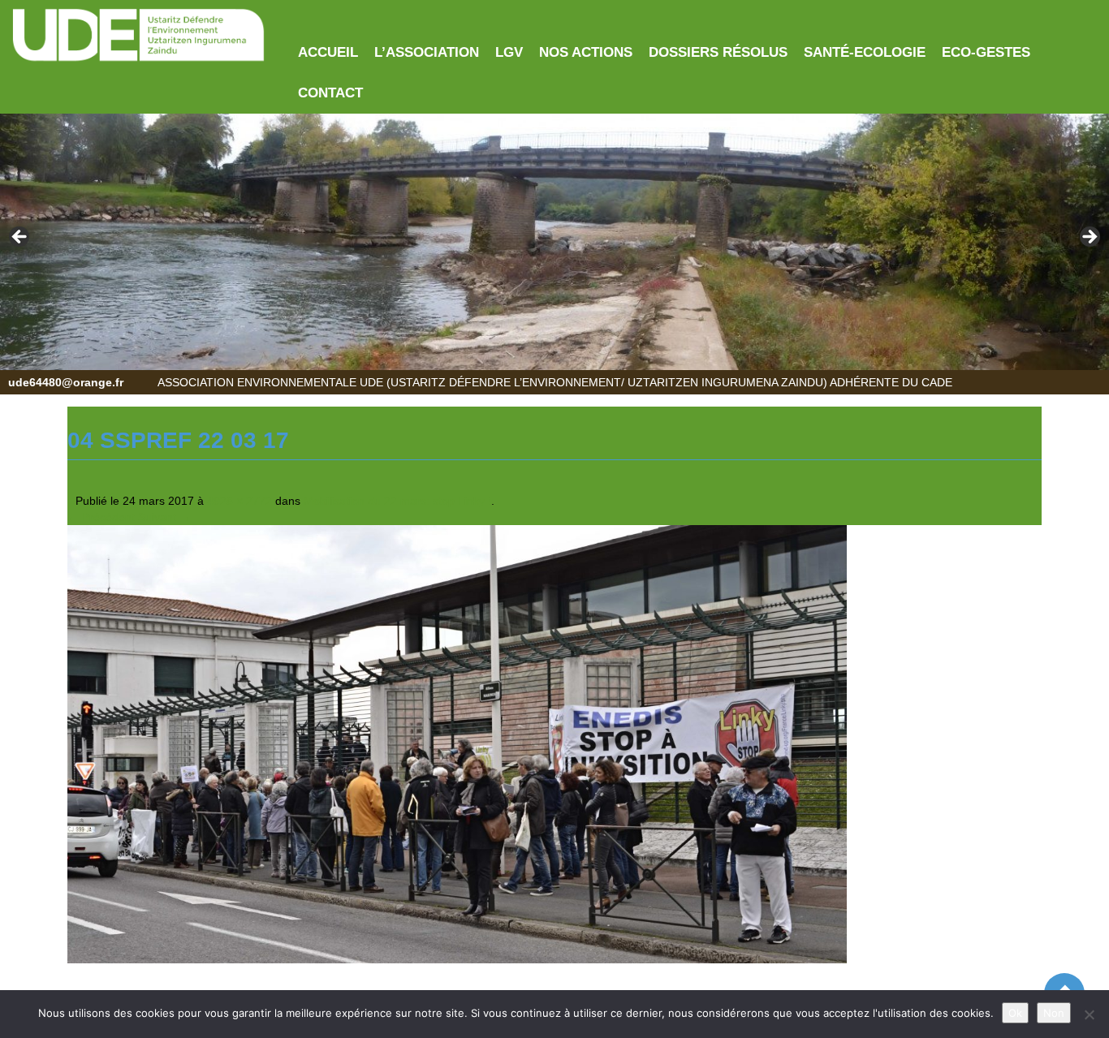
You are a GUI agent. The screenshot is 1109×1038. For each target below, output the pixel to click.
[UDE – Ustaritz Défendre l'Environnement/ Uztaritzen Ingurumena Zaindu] (138, 35)
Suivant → (164, 516)
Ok (1015, 1012)
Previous (20, 238)
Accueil (328, 52)
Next (1089, 238)
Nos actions (585, 52)
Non (1053, 1012)
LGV (509, 52)
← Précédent (101, 516)
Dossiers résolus (718, 52)
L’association (426, 52)
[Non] (1089, 1014)
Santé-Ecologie (865, 52)
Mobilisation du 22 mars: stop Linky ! (397, 500)
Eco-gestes (986, 52)
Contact (330, 93)
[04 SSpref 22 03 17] (457, 743)
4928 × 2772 (239, 500)
